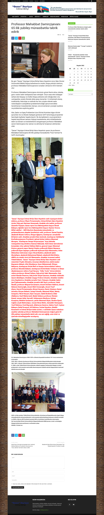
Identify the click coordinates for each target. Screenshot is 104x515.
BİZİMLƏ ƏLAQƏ (74, 16)
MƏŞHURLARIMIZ (54, 16)
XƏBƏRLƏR (45, 16)
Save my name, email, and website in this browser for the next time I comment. (32, 483)
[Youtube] (91, 1)
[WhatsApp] (23, 38)
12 (88, 74)
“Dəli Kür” (36, 1)
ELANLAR (31, 1)
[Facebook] (89, 1)
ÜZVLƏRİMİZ (42, 1)
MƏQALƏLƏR (64, 16)
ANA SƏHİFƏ (15, 16)
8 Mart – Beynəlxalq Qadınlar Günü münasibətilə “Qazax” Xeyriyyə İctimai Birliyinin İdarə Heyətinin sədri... (79, 56)
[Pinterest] (19, 38)
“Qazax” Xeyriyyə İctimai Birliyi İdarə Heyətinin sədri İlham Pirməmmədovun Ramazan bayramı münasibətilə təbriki (79, 37)
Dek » (73, 85)
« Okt (69, 85)
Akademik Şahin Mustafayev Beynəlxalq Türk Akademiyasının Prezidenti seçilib (53, 445)
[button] (91, 16)
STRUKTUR (23, 16)
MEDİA (15, 20)
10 (81, 74)
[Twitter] (16, 38)
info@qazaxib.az (44, 510)
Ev (11, 20)
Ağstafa (37, 16)
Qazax (31, 16)
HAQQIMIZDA (25, 1)
